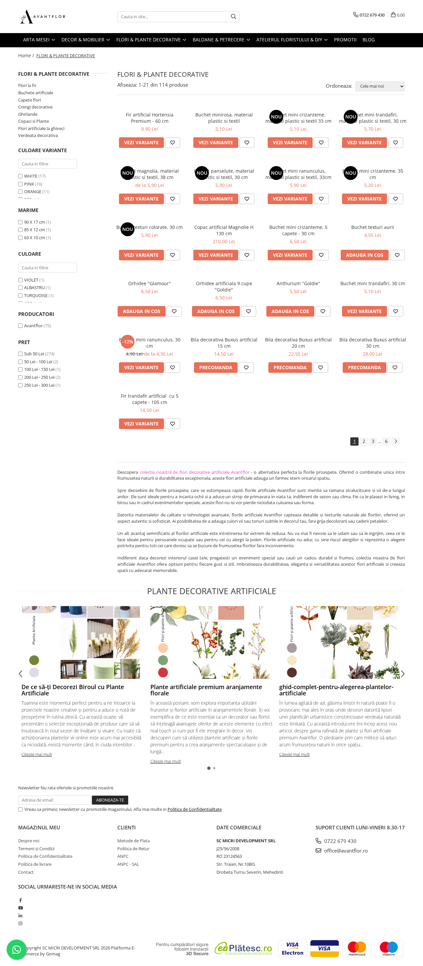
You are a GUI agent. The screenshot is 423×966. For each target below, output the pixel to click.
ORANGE (32, 192)
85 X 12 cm (34, 230)
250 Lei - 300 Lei (39, 385)
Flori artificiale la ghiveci (41, 128)
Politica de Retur (133, 849)
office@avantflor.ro (345, 850)
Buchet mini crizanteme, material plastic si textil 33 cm (298, 117)
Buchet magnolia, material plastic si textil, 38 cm (149, 174)
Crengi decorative (35, 107)
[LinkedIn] (20, 916)
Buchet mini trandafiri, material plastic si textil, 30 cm (372, 117)
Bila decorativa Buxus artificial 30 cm (372, 342)
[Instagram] (20, 923)
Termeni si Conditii (36, 849)
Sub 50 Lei (34, 354)
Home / (26, 55)
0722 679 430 (340, 841)
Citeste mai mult (36, 754)
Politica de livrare (35, 864)
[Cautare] (234, 16)
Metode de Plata (133, 841)
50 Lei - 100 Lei (38, 362)
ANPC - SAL (128, 864)
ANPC (123, 856)
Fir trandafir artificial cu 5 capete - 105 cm (149, 399)
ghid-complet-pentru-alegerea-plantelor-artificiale (336, 690)
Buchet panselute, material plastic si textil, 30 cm (224, 174)
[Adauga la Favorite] (172, 142)
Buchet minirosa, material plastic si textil (224, 117)
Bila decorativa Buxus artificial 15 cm (224, 342)
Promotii (345, 39)
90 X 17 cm (34, 222)
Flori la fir (27, 85)
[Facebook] (20, 900)
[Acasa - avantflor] (51, 16)
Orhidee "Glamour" (149, 283)
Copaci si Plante (33, 121)
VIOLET (31, 280)
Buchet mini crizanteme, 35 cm (372, 174)
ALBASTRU (34, 287)
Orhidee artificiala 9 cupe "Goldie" (224, 286)
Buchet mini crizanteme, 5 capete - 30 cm (298, 230)
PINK (29, 184)
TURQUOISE (36, 295)
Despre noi (28, 841)
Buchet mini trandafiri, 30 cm (372, 283)
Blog (369, 39)
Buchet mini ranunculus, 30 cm (149, 342)
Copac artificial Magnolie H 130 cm (223, 230)
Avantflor (33, 326)
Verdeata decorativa (38, 135)
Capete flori (29, 100)
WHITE (30, 176)
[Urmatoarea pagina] (395, 441)
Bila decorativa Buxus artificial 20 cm (298, 342)
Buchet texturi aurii (372, 227)
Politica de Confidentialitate (195, 809)
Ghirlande (27, 114)
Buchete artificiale (35, 93)
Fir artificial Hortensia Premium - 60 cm (149, 117)
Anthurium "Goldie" (298, 283)
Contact (26, 872)
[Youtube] (20, 908)
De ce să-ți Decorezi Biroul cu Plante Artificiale (72, 690)
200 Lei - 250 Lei (39, 377)
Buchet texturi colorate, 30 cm (149, 227)
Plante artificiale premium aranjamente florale (206, 690)
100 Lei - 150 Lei (39, 369)
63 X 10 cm (34, 238)
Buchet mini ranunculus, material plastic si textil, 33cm (298, 174)
